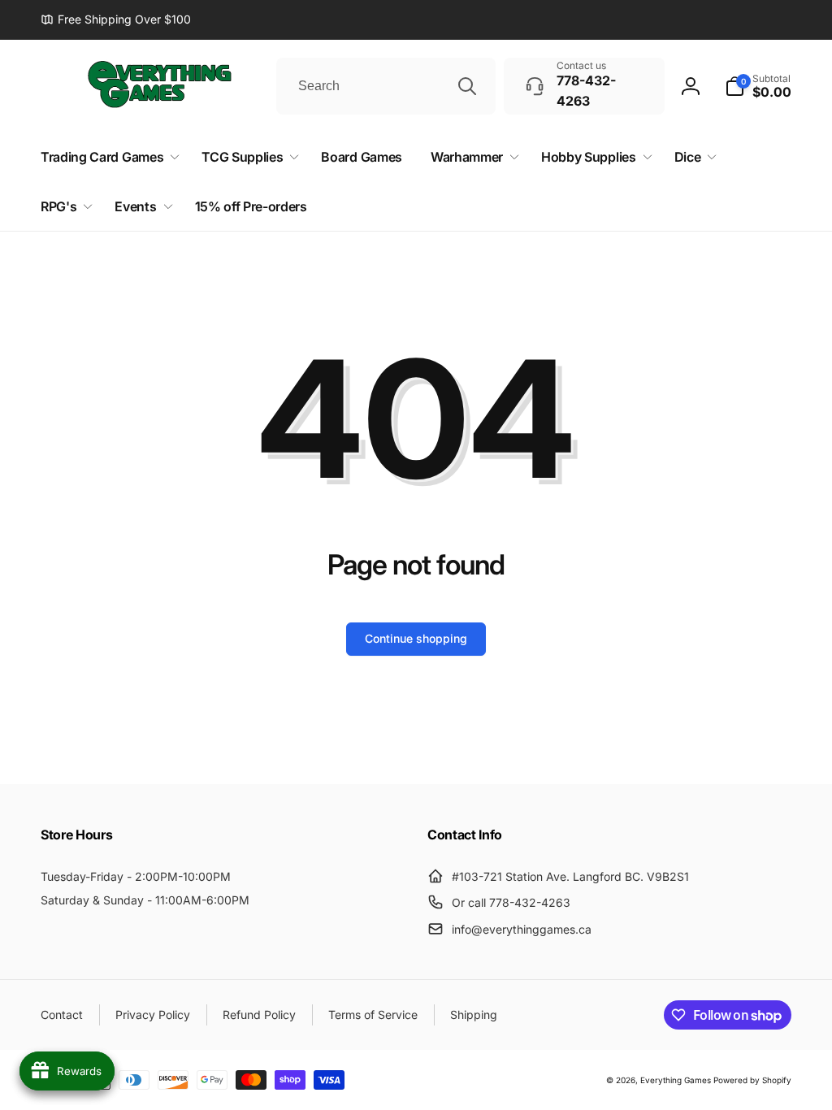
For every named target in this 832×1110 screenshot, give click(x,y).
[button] (758, 86)
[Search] (467, 86)
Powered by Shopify (752, 1080)
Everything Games (675, 1080)
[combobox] (386, 86)
